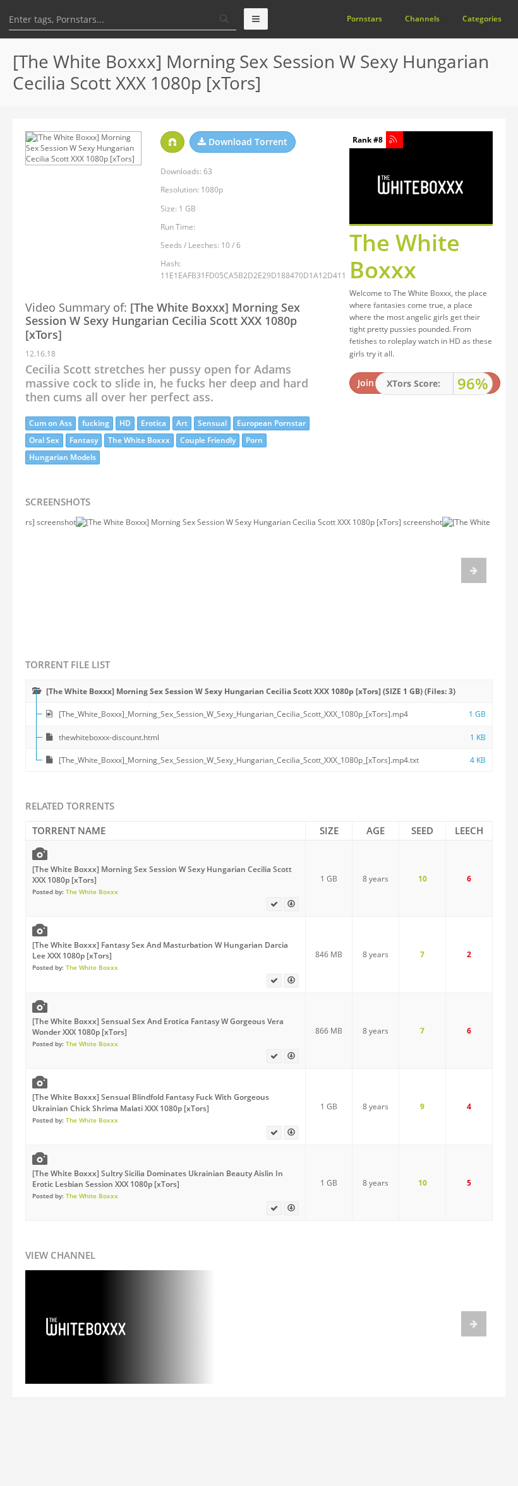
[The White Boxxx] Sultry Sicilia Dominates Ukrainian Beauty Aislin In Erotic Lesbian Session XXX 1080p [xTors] (157, 1178)
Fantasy (83, 440)
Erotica (153, 423)
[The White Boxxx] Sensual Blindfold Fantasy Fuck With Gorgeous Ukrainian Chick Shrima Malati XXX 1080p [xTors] (150, 1102)
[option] (259, 573)
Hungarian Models (62, 457)
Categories (482, 18)
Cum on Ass (50, 423)
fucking (95, 423)
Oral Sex (44, 440)
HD (125, 423)
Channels (422, 18)
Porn (254, 440)
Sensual (212, 423)
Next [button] (473, 570)
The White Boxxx (139, 440)
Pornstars (364, 18)
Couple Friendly (208, 440)
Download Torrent (246, 142)
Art (182, 423)
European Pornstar (271, 423)
